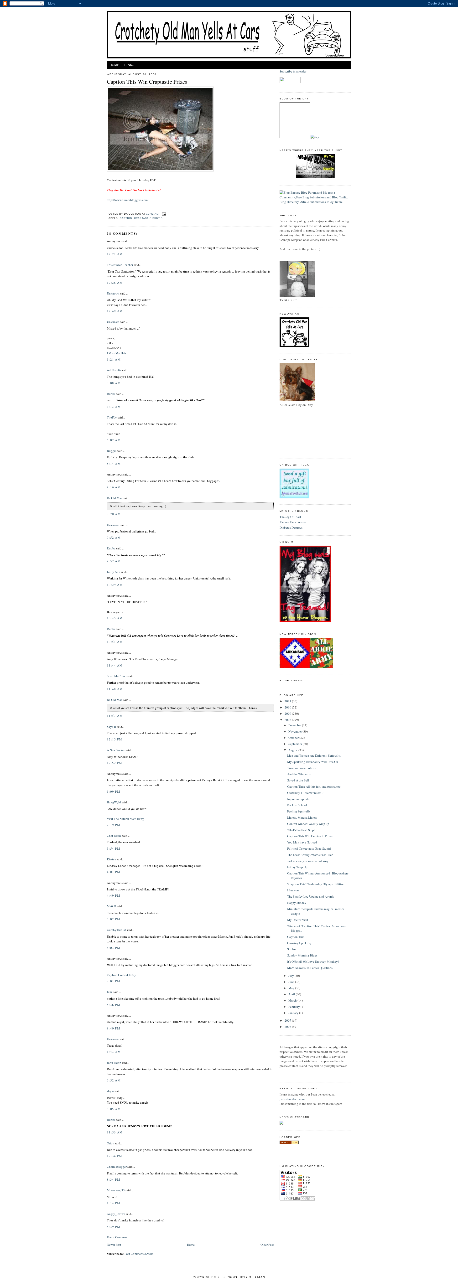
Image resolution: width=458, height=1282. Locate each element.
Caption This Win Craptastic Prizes (147, 81)
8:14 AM (114, 463)
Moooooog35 (116, 1190)
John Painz (114, 1062)
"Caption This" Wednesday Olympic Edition (315, 884)
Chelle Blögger (117, 1166)
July (291, 975)
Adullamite (114, 370)
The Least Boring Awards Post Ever (310, 855)
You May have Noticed (302, 842)
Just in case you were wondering (307, 861)
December (295, 725)
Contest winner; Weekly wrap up (308, 824)
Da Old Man (115, 498)
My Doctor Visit (297, 920)
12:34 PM (114, 1156)
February (294, 1006)
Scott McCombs (117, 676)
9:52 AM (114, 537)
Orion (110, 1143)
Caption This (295, 937)
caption (126, 218)
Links (129, 64)
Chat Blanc (114, 835)
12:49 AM (115, 311)
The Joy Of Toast (290, 517)
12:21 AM (115, 254)
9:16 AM (114, 487)
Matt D (111, 906)
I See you (293, 890)
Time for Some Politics (301, 768)
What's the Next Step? (301, 830)
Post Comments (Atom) (139, 1253)
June (291, 982)
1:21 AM (114, 359)
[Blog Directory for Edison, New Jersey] (289, 1143)
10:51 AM (115, 642)
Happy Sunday (296, 902)
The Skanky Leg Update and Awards (310, 896)
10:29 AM (115, 585)
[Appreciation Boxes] (294, 497)
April (292, 994)
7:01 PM (113, 981)
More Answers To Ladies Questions (310, 968)
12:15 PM (114, 739)
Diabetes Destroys (291, 527)
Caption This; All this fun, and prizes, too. (314, 786)
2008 (288, 720)
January (293, 1013)
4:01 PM (113, 872)
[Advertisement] (301, 435)
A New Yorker (116, 750)
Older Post (267, 1244)
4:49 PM (113, 895)
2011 (288, 701)
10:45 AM (115, 618)
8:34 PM (113, 1179)
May (291, 988)
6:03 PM (113, 948)
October (293, 737)
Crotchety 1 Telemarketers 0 (305, 793)
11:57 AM (115, 715)
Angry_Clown (116, 1214)
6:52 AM (114, 1080)
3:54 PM (113, 848)
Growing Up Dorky (299, 943)
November (295, 731)
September (295, 744)
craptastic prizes (148, 218)
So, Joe (291, 949)
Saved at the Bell (298, 780)
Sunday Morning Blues (302, 955)
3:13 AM (114, 406)
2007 (288, 1020)
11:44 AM (115, 665)
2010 (288, 707)
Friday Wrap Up (297, 867)
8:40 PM (113, 1028)
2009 (288, 713)
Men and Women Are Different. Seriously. (314, 755)
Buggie (111, 451)
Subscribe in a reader (293, 71)
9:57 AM (114, 561)
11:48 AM (115, 689)
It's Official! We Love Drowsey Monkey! (313, 961)
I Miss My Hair (116, 353)
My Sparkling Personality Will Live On (312, 762)
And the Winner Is (299, 774)
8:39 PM (113, 1227)
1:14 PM (113, 1203)
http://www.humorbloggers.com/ (128, 200)
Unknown (113, 293)
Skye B (111, 726)
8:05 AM (114, 1109)
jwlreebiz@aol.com (292, 1099)
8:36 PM (113, 1005)
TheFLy (112, 417)
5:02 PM (113, 919)
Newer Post (114, 1244)
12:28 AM (115, 282)
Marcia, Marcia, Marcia (302, 817)
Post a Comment (117, 1237)
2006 (288, 1026)
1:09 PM (113, 791)
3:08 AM (114, 383)
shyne (110, 1091)
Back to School (297, 805)
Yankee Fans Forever (293, 522)
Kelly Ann (113, 572)
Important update (298, 799)
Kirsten (111, 859)
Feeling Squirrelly (299, 811)
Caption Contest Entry (121, 975)
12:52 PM (114, 763)
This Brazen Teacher (120, 265)
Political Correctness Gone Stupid (309, 848)
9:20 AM (114, 514)
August (293, 750)
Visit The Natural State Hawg (125, 819)
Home (114, 64)
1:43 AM (114, 1051)
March (292, 1000)
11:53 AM (115, 1132)
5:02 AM (114, 440)
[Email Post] (163, 214)
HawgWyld (114, 802)
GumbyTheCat (116, 930)
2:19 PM (113, 825)
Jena (110, 992)
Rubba (111, 394)
